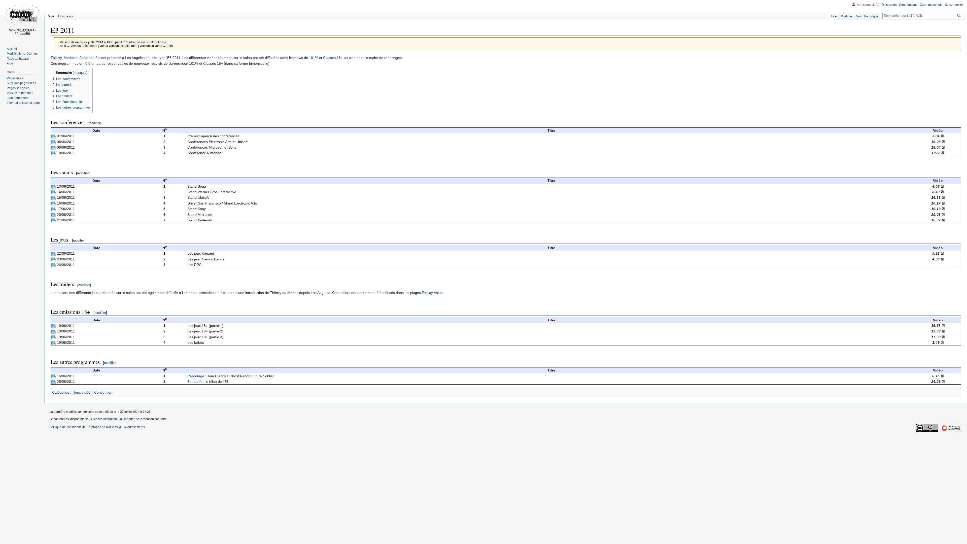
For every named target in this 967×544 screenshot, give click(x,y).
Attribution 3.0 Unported (119, 419)
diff (63, 45)
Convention (103, 392)
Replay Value (432, 293)
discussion (137, 42)
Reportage (195, 376)
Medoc (69, 58)
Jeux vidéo (81, 392)
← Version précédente (82, 45)
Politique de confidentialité (67, 427)
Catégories (61, 392)
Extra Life (194, 382)
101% (313, 58)
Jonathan (87, 58)
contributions (156, 42)
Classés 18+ (333, 58)
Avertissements (134, 427)
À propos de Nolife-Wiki (105, 427)
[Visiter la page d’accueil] (22, 20)
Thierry (56, 58)
